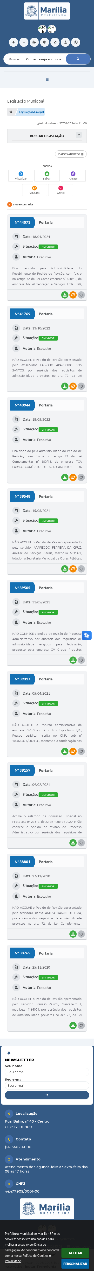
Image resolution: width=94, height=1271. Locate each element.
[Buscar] (78, 59)
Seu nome (13, 1066)
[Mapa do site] (65, 42)
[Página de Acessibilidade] (75, 42)
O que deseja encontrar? (23, 50)
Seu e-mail (14, 1079)
